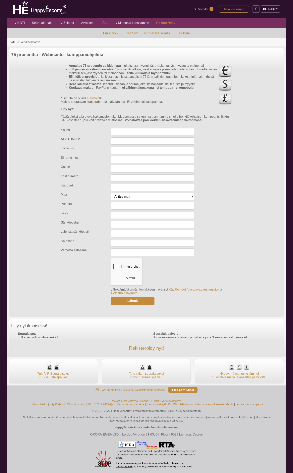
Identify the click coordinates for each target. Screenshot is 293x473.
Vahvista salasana (74, 250)
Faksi (65, 213)
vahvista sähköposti (75, 231)
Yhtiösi (66, 130)
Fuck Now (110, 33)
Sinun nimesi (70, 157)
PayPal (92, 98)
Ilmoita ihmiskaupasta (249, 404)
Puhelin (66, 204)
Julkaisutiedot (38, 404)
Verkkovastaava (171, 400)
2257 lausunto (76, 404)
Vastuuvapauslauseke (203, 289)
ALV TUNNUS (71, 139)
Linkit (155, 400)
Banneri (145, 400)
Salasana (67, 241)
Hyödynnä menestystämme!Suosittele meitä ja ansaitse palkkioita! (239, 375)
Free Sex (131, 33)
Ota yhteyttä (130, 400)
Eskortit (67, 23)
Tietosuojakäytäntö (124, 293)
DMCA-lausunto (183, 404)
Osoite (65, 167)
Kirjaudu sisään (234, 9)
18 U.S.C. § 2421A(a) (101, 404)
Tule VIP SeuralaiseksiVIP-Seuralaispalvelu (53, 375)
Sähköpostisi (70, 222)
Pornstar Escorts (157, 33)
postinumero (69, 176)
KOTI (20, 23)
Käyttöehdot (177, 289)
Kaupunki (67, 185)
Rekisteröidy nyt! (146, 348)
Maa (64, 194)
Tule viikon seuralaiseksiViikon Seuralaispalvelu (146, 375)
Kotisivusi (68, 148)
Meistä (116, 400)
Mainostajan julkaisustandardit (214, 404)
